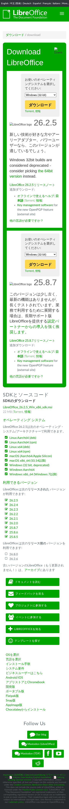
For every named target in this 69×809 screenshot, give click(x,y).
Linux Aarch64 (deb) (22, 437)
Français (47, 3)
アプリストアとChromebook (25, 682)
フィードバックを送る (29, 593)
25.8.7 (13, 527)
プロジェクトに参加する (31, 605)
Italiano (56, 3)
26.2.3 (13, 509)
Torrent (29, 111)
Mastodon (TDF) (30, 753)
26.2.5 (13, 500)
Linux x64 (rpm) (19, 451)
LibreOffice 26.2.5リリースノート (32, 185)
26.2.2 (13, 514)
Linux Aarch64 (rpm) (22, 442)
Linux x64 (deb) (19, 447)
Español (37, 3)
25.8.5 (13, 536)
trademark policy (16, 802)
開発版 (10, 686)
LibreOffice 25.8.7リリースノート (32, 340)
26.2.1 (13, 518)
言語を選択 (13, 659)
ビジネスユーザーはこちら (24, 673)
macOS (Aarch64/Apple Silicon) (30, 456)
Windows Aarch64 (21, 469)
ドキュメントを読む (28, 582)
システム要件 (15, 668)
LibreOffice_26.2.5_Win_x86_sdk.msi (27, 407)
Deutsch (27, 3)
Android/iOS (14, 677)
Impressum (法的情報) (13, 775)
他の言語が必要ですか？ (26, 220)
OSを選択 (12, 654)
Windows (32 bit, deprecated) (29, 465)
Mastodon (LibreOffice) (41, 744)
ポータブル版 (15, 691)
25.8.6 (13, 532)
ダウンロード (15, 35)
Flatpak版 (12, 695)
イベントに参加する (29, 617)
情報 (38, 111)
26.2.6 (13, 559)
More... (65, 3)
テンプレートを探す (27, 641)
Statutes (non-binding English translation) (32, 777)
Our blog (40, 734)
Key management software (35, 205)
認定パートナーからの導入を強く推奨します (34, 326)
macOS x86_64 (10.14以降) (27, 460)
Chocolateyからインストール (26, 709)
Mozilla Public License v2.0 (35, 790)
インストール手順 (18, 663)
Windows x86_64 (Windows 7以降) (33, 474)
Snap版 (11, 700)
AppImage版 (14, 705)
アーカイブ (32, 570)
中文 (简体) (15, 3)
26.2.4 (13, 505)
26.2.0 (13, 523)
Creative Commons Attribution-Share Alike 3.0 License (39, 785)
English (4, 3)
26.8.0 (13, 554)
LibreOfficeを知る (27, 629)
